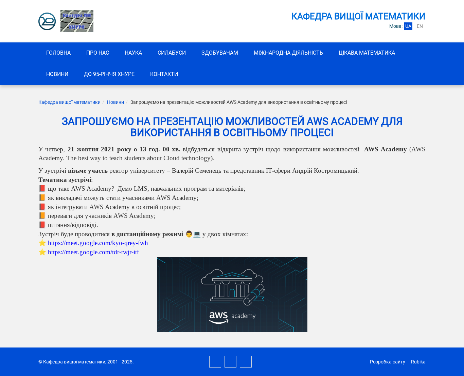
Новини (57, 74)
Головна (58, 53)
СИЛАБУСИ (172, 53)
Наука (133, 53)
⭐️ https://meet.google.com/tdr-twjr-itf (88, 252)
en (420, 26)
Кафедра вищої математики (69, 102)
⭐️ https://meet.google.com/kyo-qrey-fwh (93, 242)
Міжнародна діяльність (288, 53)
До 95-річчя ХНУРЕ (109, 74)
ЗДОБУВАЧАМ (219, 53)
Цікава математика (367, 53)
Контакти (164, 74)
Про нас (97, 53)
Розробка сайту (387, 361)
